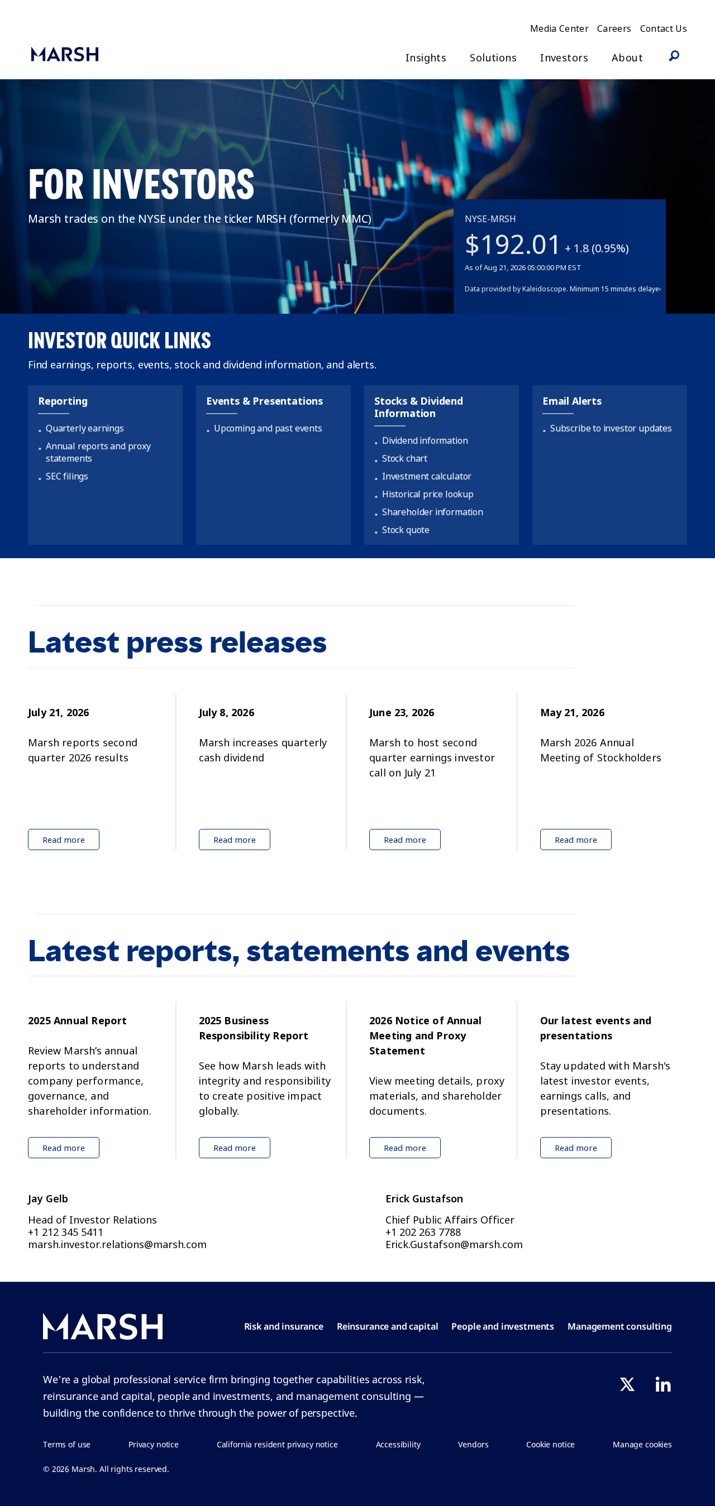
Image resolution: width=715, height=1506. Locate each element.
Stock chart (404, 458)
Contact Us (664, 28)
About (627, 57)
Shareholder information (432, 512)
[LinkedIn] (663, 1384)
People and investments (502, 1326)
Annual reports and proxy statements (98, 452)
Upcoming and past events (268, 428)
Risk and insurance (283, 1326)
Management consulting (620, 1326)
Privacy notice (153, 1444)
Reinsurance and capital (387, 1326)
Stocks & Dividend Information (418, 407)
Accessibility (398, 1444)
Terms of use (66, 1444)
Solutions (493, 57)
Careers (614, 28)
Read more (63, 839)
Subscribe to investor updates (611, 428)
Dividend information (425, 440)
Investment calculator (426, 476)
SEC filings (67, 476)
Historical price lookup (428, 494)
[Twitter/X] (627, 1384)
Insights (426, 57)
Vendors (473, 1444)
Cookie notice (550, 1444)
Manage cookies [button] (642, 1444)
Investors (564, 57)
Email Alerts (572, 401)
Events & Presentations (264, 401)
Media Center (559, 28)
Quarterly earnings (85, 428)
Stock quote (406, 530)
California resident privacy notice (277, 1444)
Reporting (62, 401)
